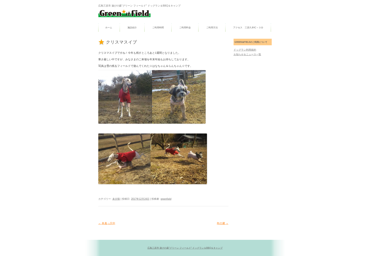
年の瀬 (222, 223)
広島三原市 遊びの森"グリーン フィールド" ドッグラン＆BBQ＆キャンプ (185, 248)
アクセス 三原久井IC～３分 (248, 27)
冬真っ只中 (106, 223)
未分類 (116, 198)
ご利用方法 (212, 27)
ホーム (108, 27)
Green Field (124, 13)
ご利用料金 (185, 27)
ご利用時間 (158, 27)
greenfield (166, 198)
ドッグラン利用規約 (245, 49)
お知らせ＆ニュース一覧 (247, 54)
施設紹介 (132, 27)
